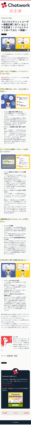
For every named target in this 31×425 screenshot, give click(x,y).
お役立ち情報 (10, 355)
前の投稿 (26, 412)
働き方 (15, 355)
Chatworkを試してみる (8, 385)
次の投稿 (4, 412)
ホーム (15, 412)
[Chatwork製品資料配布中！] (15, 399)
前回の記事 (4, 77)
